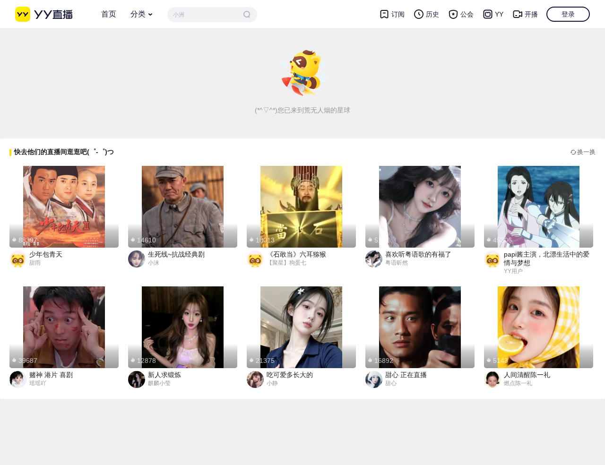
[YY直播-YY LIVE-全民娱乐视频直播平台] (43, 14)
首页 (108, 14)
